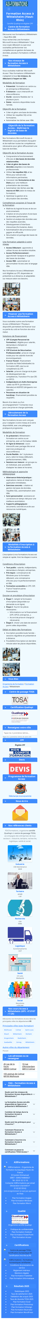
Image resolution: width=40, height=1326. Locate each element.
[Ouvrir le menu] (9, 9)
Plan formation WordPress (22, 1312)
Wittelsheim (29, 1042)
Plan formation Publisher (21, 1275)
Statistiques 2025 (22, 1291)
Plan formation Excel (21, 1302)
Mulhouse (8, 1030)
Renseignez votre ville (19, 727)
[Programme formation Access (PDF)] (20, 788)
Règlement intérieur (21, 1270)
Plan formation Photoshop (22, 1304)
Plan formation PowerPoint (21, 1234)
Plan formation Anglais (21, 1198)
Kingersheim (9, 1038)
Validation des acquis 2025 (22, 1296)
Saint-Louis (29, 1030)
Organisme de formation (13, 684)
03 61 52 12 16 (22, 1180)
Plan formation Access (21, 1237)
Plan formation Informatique (22, 1278)
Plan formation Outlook (22, 1232)
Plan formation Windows (21, 1200)
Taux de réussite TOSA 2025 (21, 1299)
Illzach (6, 1034)
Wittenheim (17, 1034)
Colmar (18, 1030)
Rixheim (29, 1034)
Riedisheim (22, 1038)
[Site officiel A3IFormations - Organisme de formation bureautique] (20, 1169)
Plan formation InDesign (21, 1307)
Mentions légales (22, 1273)
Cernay (18, 1042)
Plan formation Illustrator (22, 1309)
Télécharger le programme (20, 796)
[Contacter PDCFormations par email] (20, 813)
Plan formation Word (22, 1203)
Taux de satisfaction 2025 (21, 1294)
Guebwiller (8, 1042)
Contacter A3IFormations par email (20, 1183)
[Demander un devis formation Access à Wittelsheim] (20, 768)
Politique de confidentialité (22, 1229)
